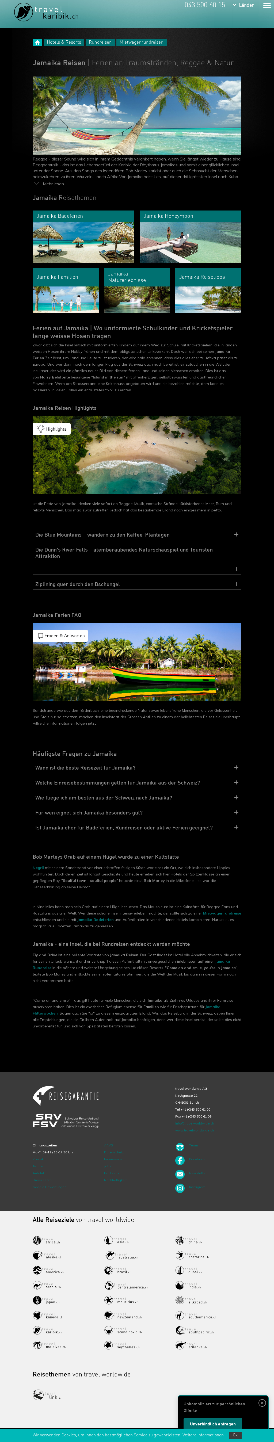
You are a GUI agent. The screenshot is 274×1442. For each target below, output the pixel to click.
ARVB (108, 1145)
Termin (38, 1166)
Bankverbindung (117, 1173)
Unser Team (42, 1180)
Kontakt (39, 1159)
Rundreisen (100, 42)
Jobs (107, 1166)
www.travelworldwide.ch (194, 1130)
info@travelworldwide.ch (194, 1123)
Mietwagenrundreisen (141, 42)
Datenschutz (114, 1152)
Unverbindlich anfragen (213, 1424)
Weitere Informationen (203, 1435)
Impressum (113, 1159)
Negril (38, 867)
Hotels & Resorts (64, 42)
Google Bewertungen (49, 1187)
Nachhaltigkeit (115, 1180)
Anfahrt (38, 1173)
